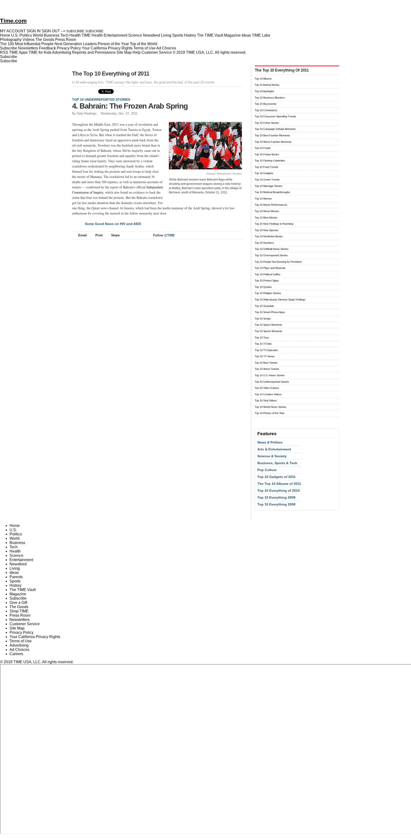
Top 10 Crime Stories (267, 122)
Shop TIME (19, 611)
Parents (16, 577)
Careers (16, 654)
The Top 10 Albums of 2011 (279, 484)
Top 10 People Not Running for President (278, 261)
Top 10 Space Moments (268, 324)
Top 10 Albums (263, 78)
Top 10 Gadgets (264, 173)
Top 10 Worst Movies (267, 211)
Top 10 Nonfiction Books (269, 236)
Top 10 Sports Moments (268, 331)
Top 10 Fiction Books (267, 154)
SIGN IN (34, 31)
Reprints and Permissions (94, 52)
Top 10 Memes (263, 198)
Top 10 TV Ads (263, 343)
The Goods (19, 607)
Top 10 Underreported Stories (101, 99)
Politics (16, 534)
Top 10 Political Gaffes (267, 274)
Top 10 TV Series (265, 356)
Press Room (20, 615)
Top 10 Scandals (264, 306)
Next (236, 104)
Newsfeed (18, 564)
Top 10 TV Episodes (266, 350)
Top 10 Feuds (263, 148)
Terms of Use (144, 48)
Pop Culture (267, 470)
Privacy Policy (69, 48)
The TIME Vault (23, 590)
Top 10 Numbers (264, 242)
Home (15, 526)
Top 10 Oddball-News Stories (272, 249)
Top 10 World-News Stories (270, 406)
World (15, 538)
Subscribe (8, 48)
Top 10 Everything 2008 (276, 504)
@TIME (169, 235)
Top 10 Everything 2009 (276, 497)
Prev (222, 104)
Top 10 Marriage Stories (268, 186)
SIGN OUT (51, 31)
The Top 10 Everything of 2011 (110, 73)
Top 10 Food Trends (266, 167)
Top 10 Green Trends (267, 179)
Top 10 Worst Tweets (267, 368)
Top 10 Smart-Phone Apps (270, 312)
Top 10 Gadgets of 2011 (276, 477)
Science (16, 555)
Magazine (18, 594)
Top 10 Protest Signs (267, 280)
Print (99, 235)
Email (82, 235)
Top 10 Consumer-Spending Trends (275, 116)
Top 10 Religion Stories (268, 293)
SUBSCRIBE (75, 31)
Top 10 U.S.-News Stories (270, 375)
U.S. (13, 530)
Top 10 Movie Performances (271, 204)
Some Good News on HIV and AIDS (113, 224)
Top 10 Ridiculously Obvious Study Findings (280, 299)
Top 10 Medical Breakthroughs (272, 192)
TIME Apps (18, 52)
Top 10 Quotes (263, 287)
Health (15, 551)
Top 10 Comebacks (266, 110)
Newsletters (28, 48)
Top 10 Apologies (264, 91)
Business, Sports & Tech (277, 463)
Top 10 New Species (267, 230)
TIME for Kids (40, 52)
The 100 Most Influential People (27, 44)
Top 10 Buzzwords (265, 103)
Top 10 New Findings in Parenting (274, 223)
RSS (4, 52)
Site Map (124, 52)
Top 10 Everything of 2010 (278, 490)
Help (136, 52)
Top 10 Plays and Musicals (270, 268)
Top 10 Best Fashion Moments (272, 135)
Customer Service (157, 52)
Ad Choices (166, 48)
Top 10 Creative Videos (268, 394)
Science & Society (272, 456)
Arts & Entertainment (274, 449)
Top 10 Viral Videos (266, 400)
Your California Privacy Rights (107, 48)
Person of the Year (113, 44)
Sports (15, 581)
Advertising (61, 52)
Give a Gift (18, 603)
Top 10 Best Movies (266, 217)
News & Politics (270, 442)
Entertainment (21, 560)
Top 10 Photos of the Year (269, 413)
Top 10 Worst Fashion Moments (273, 141)
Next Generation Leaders (75, 44)
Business (17, 543)
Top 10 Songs (263, 318)
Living (15, 568)
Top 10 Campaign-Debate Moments (275, 129)
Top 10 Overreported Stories (271, 255)
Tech (14, 547)
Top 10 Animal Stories (267, 84)
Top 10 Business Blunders (270, 97)
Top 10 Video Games (267, 387)
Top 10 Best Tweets (266, 362)
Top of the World (143, 44)
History (15, 585)
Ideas (14, 573)
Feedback (47, 48)
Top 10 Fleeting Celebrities (270, 160)
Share (115, 235)
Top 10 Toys (262, 337)
